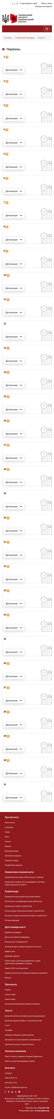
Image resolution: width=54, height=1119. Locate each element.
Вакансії (8, 846)
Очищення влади (11, 860)
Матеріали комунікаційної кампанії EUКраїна (22, 1004)
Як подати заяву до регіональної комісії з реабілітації (26, 916)
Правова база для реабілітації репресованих (22, 897)
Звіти (7, 837)
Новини (8, 990)
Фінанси (8, 978)
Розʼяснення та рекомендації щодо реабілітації (23, 901)
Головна (8, 38)
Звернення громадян (13, 932)
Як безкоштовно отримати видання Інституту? (23, 947)
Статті (7, 1025)
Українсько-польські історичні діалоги (19, 1044)
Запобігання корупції (13, 856)
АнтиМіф (8, 1030)
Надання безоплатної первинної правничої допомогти (26, 973)
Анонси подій (10, 994)
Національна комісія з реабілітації (18, 906)
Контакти (10, 1068)
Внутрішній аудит (12, 851)
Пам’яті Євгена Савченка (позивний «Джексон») (24, 1056)
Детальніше (12, 70)
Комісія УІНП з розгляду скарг (16, 968)
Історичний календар (24, 38)
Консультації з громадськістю (16, 942)
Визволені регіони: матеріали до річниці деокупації (25, 1016)
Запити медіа (10, 999)
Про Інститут (10, 823)
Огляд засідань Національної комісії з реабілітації (24, 911)
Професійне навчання (13, 865)
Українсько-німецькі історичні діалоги (19, 1035)
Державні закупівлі (12, 956)
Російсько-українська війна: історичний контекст (23, 1021)
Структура (9, 827)
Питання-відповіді (12, 920)
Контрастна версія (43, 6)
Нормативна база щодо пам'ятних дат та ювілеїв (24, 877)
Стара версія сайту (28, 3)
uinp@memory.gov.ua (19, 1087)
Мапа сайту (46, 3)
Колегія (8, 841)
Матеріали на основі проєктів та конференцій (23, 1040)
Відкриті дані (10, 951)
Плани (7, 832)
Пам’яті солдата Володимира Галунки (20, 1061)
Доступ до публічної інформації (17, 937)
